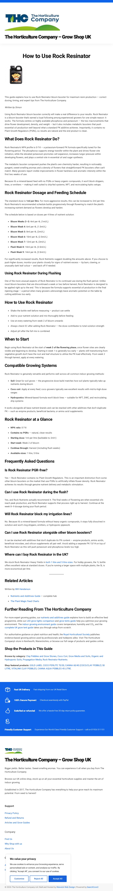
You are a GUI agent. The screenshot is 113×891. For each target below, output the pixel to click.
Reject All (38, 878)
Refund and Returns (14, 818)
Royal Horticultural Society (76, 634)
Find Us (8, 839)
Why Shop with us (13, 843)
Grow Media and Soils (79, 656)
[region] (38, 869)
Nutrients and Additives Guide (25, 596)
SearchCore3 (92, 887)
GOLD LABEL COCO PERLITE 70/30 (47, 665)
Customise (19, 878)
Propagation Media (32, 659)
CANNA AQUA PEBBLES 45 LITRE (54, 668)
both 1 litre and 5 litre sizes (59, 562)
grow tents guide (67, 621)
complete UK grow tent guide (19, 627)
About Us (9, 848)
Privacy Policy (12, 813)
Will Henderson (22, 589)
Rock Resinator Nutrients (55, 659)
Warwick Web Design (65, 887)
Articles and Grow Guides (17, 822)
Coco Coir (63, 656)
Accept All (57, 878)
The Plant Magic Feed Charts (25, 601)
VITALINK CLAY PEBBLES (24, 668)
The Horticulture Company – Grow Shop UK (48, 37)
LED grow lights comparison (40, 621)
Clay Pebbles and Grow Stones (41, 656)
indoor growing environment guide (39, 624)
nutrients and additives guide (55, 617)
